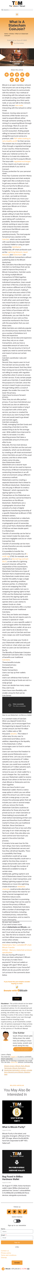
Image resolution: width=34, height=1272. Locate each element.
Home (6, 33)
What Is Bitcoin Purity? (13, 1127)
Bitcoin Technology (19, 1068)
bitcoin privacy (9, 1066)
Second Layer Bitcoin (15, 1072)
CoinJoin (5, 239)
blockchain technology (12, 1070)
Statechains (17, 255)
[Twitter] (9, 1211)
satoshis (13, 734)
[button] (17, 14)
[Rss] (19, 1211)
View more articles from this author (22, 1049)
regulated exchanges (22, 161)
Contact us (5, 1251)
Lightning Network (14, 252)
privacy (23, 1070)
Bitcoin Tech (19, 1066)
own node (19, 105)
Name (3, 1229)
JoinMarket (16, 247)
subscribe (14, 1062)
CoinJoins (6, 660)
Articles (11, 33)
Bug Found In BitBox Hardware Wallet (12, 1178)
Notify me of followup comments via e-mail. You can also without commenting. (17, 1061)
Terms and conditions (8, 1255)
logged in (13, 1056)
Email (3, 1235)
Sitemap (4, 1257)
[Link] (24, 1211)
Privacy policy (6, 1253)
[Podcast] (14, 1211)
